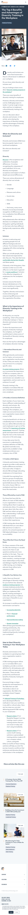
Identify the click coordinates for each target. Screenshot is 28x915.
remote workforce (11, 272)
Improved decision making (15, 619)
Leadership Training (10, 817)
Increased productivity (14, 610)
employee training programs (11, 585)
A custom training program (11, 369)
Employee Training (6, 22)
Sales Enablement (10, 849)
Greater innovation (12, 623)
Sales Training (9, 851)
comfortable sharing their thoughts (13, 260)
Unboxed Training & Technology (14, 698)
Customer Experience (11, 784)
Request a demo (12, 716)
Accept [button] (11, 912)
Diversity (5, 159)
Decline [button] (16, 912)
